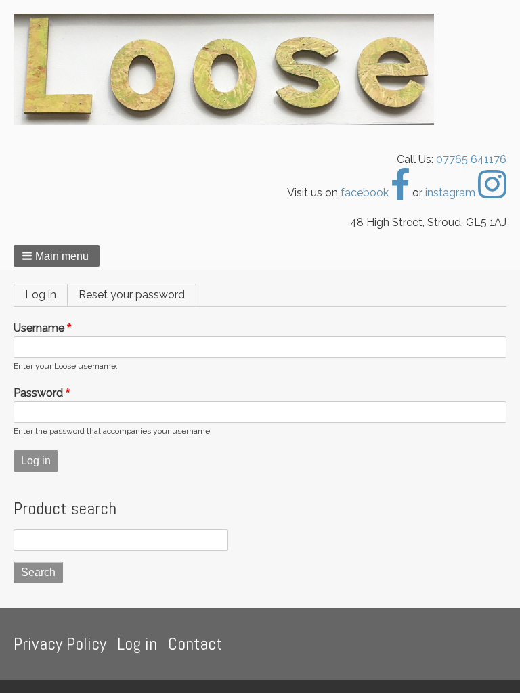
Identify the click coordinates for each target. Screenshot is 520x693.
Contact (195, 644)
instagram (451, 192)
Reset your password (132, 294)
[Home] (229, 69)
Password (38, 392)
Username (39, 327)
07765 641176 (471, 159)
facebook (366, 192)
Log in (46, 294)
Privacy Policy (60, 644)
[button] (57, 256)
